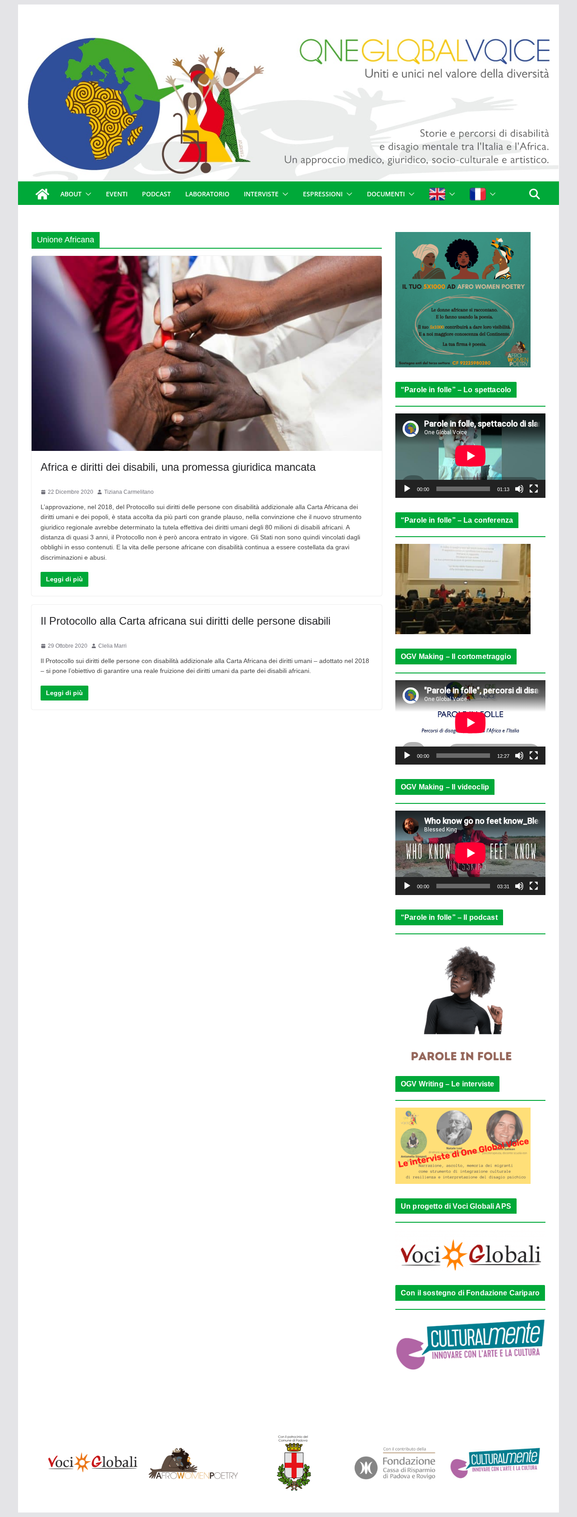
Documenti (386, 194)
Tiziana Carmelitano (129, 492)
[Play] (407, 488)
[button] (87, 194)
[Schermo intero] (533, 488)
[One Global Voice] (42, 194)
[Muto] (519, 488)
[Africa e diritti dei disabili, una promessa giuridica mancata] (207, 353)
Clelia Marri (112, 646)
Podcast (156, 194)
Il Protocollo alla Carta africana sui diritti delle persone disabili (185, 621)
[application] (470, 455)
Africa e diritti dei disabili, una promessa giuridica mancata (178, 467)
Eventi (117, 194)
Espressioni (323, 194)
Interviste (261, 194)
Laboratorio (207, 194)
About (71, 194)
